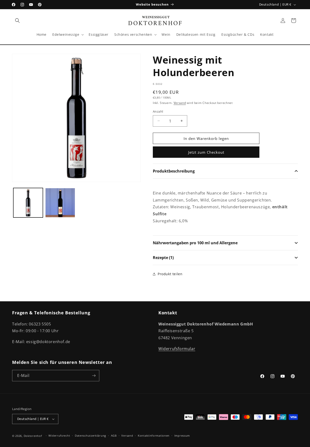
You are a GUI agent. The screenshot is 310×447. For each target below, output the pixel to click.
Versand (180, 103)
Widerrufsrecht (59, 435)
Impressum (182, 435)
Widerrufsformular (176, 348)
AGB (114, 435)
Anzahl (158, 111)
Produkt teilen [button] (170, 274)
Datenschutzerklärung (90, 435)
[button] (17, 20)
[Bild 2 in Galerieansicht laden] (60, 202)
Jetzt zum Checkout (206, 152)
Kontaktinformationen (154, 435)
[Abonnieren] (93, 375)
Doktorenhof (33, 436)
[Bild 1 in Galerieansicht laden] (28, 202)
